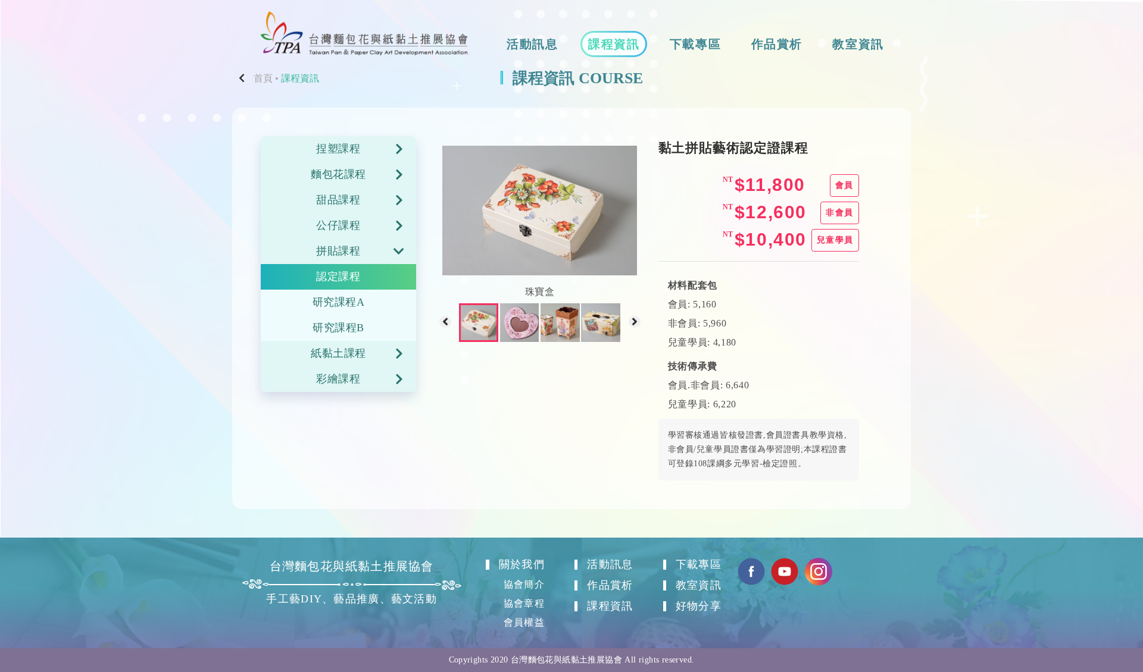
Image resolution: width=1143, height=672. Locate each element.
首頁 (263, 78)
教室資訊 (857, 44)
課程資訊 (613, 44)
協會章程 (524, 603)
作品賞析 (776, 44)
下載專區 (695, 44)
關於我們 (521, 564)
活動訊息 (532, 44)
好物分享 (699, 606)
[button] (445, 323)
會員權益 (524, 622)
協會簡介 (524, 584)
